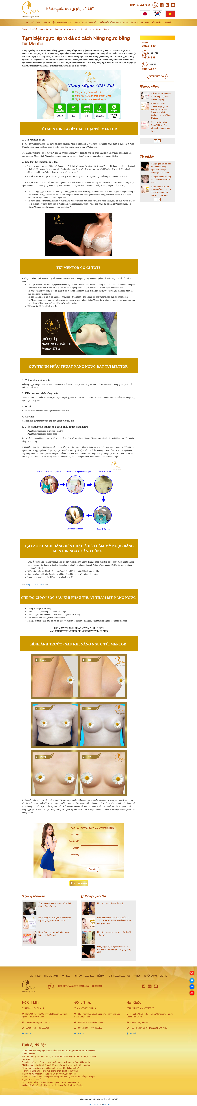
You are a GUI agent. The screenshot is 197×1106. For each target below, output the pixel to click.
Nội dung (75, 854)
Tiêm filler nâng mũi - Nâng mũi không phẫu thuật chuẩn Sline (50, 1071)
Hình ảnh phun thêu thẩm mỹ (110, 903)
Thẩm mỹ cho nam (140, 22)
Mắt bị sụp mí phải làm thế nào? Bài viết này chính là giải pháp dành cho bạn (56, 1065)
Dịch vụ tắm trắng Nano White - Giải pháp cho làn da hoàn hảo (50, 1082)
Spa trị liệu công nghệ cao (58, 22)
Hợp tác (65, 976)
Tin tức (77, 976)
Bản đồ (28, 1033)
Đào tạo (89, 976)
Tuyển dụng (150, 976)
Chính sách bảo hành (120, 976)
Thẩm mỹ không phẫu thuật (113, 22)
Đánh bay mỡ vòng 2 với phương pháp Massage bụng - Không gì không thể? (57, 1062)
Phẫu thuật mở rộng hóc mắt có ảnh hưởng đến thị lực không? (50, 1068)
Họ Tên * (75, 834)
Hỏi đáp (101, 976)
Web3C (106, 1104)
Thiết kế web (93, 1104)
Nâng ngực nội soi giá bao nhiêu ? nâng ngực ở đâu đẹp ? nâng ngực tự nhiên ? (114, 949)
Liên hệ (167, 22)
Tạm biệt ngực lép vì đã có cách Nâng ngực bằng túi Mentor (82, 29)
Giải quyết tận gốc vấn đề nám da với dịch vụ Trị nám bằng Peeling (52, 1085)
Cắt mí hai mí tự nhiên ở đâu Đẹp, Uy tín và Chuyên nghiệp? (49, 1074)
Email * (76, 848)
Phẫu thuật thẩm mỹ (85, 22)
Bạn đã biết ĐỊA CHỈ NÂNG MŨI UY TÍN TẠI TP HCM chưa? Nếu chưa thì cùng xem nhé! (114, 921)
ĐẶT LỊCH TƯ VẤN (157, 76)
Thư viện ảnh (51, 976)
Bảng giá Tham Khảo (35, 584)
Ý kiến (137, 976)
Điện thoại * (74, 841)
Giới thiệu (36, 22)
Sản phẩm (156, 22)
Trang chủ (26, 29)
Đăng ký (92, 869)
